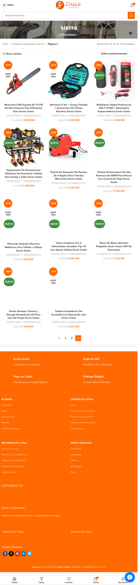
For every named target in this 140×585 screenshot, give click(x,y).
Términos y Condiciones (14, 454)
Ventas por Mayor (10, 428)
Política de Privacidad (13, 466)
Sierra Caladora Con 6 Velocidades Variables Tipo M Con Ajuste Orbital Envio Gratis (69, 246)
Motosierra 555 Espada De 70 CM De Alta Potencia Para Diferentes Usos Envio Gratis (23, 108)
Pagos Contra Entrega (13, 460)
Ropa (4, 411)
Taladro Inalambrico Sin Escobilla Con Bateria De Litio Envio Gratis (68, 314)
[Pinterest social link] (17, 553)
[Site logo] (69, 5)
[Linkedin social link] (23, 553)
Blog (73, 472)
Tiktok (74, 460)
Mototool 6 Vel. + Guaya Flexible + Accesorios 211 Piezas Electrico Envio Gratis (69, 108)
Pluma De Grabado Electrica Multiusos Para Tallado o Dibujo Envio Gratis (23, 247)
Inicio (5, 44)
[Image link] (28, 539)
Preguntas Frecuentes (83, 411)
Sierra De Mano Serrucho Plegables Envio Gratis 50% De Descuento (114, 246)
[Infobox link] (33, 361)
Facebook (76, 448)
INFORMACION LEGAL (14, 442)
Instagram (76, 454)
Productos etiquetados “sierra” (28, 44)
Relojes (5, 422)
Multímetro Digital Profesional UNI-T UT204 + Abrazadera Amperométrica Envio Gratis (114, 108)
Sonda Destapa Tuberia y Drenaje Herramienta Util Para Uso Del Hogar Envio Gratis (23, 314)
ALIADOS (6, 399)
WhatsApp (76, 466)
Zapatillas (6, 405)
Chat (73, 405)
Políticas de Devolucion (83, 422)
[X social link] (11, 553)
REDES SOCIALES (81, 442)
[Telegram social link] (29, 553)
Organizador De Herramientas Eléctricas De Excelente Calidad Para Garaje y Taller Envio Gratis (23, 173)
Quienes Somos (10, 448)
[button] (10, 575)
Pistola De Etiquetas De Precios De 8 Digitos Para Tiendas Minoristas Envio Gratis (68, 175)
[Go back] (56, 27)
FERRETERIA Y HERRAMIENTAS (23, 115)
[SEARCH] (131, 15)
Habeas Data (8, 472)
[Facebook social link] (5, 553)
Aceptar (123, 578)
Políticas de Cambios (82, 416)
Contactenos (77, 428)
